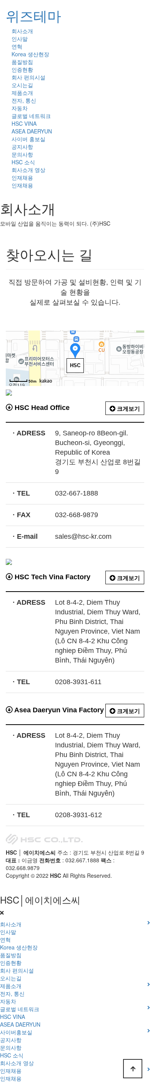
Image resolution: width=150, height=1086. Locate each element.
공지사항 (22, 146)
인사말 (20, 38)
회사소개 (22, 31)
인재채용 (22, 177)
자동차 (20, 108)
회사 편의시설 (28, 77)
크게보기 (127, 408)
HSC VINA (24, 123)
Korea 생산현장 (30, 54)
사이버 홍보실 (28, 139)
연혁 (17, 46)
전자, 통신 (24, 100)
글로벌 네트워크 (31, 116)
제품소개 (22, 92)
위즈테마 (33, 15)
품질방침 (22, 62)
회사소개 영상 (28, 170)
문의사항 (22, 154)
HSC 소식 (23, 162)
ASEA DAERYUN (32, 131)
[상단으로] (132, 1068)
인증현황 (22, 69)
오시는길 (22, 85)
